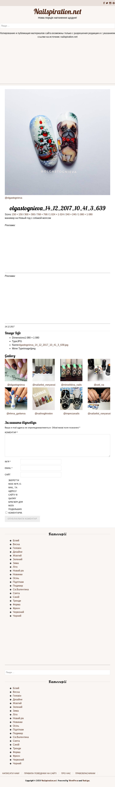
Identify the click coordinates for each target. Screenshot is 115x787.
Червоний (18, 612)
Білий (16, 540)
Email (8, 468)
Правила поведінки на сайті (40, 773)
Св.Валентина (21, 589)
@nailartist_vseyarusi (43, 384)
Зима (16, 563)
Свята (16, 593)
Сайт (7, 474)
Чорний (17, 616)
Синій (16, 597)
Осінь (16, 578)
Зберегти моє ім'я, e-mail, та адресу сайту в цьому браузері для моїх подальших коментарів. (15, 496)
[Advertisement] (57, 63)
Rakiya (86, 780)
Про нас (66, 773)
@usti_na (99, 384)
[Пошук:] (57, 25)
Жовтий (17, 555)
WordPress (73, 780)
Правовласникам (85, 773)
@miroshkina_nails (71, 384)
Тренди (17, 600)
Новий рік (18, 570)
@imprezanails (71, 413)
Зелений (17, 559)
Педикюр (18, 585)
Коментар (11, 432)
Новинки (17, 574)
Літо (15, 567)
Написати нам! (10, 773)
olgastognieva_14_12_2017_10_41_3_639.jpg (43, 345)
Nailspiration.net (57, 11)
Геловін (17, 548)
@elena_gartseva (16, 413)
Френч (16, 608)
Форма (16, 604)
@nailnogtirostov (44, 413)
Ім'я (7, 461)
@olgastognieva (13, 198)
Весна (16, 544)
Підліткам (18, 582)
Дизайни (17, 552)
